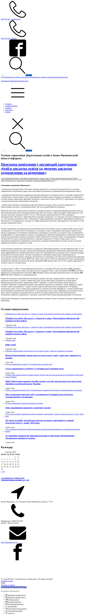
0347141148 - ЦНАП (9, 38)
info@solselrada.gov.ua (9, 542)
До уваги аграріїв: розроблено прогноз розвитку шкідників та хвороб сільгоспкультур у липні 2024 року (39, 421)
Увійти (8, 112)
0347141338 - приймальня (11, 19)
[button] (14, 587)
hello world (10, 345)
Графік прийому (11, 106)
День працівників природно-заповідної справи (28, 408)
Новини (8, 108)
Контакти (9, 110)
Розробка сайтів (7, 581)
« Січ (3, 471)
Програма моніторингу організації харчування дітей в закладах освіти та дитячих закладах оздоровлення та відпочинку (39, 168)
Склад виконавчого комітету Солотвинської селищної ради (34, 368)
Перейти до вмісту (8, 585)
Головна (8, 104)
